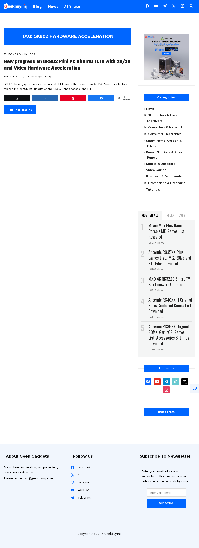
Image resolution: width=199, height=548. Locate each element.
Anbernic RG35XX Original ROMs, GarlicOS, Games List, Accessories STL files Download (168, 335)
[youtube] (156, 5)
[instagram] (182, 5)
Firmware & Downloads (164, 176)
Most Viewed (150, 215)
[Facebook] (147, 5)
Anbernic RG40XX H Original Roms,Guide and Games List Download (170, 305)
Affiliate (72, 6)
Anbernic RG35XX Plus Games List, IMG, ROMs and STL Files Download (169, 257)
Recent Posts (175, 215)
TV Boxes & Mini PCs (19, 54)
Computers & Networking (167, 127)
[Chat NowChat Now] (194, 388)
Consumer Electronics (164, 134)
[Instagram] (164, 5)
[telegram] (166, 381)
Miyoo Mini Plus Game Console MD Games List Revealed (166, 231)
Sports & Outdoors (160, 164)
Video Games (156, 170)
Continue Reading (20, 110)
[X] (173, 5)
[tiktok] (175, 381)
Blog (37, 6)
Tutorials (153, 189)
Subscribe (166, 503)
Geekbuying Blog (40, 76)
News (53, 6)
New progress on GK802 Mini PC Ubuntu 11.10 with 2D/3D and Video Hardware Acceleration (67, 65)
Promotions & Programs (166, 183)
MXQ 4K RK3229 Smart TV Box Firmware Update (169, 281)
